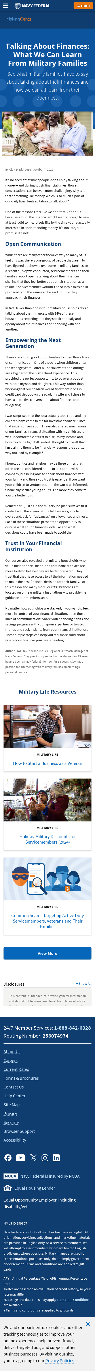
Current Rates (16, 1069)
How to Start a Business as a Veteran (47, 763)
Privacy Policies (59, 1360)
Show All (83, 983)
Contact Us (14, 1087)
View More (57, 955)
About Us (12, 1051)
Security (11, 1122)
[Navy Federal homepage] (32, 6)
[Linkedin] (56, 1157)
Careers (10, 1060)
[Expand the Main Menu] (5, 5)
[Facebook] (8, 1157)
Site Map (12, 1104)
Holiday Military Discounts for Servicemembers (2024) (47, 839)
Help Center (14, 1095)
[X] (33, 1157)
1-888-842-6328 (72, 1027)
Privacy (10, 1113)
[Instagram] (44, 1157)
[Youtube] (20, 1157)
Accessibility (15, 1140)
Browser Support (19, 1131)
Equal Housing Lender (34, 1188)
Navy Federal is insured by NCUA (50, 1176)
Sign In (85, 6)
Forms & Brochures (21, 1078)
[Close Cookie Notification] (87, 1324)
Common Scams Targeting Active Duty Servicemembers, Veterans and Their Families (47, 921)
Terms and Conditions (73, 1299)
